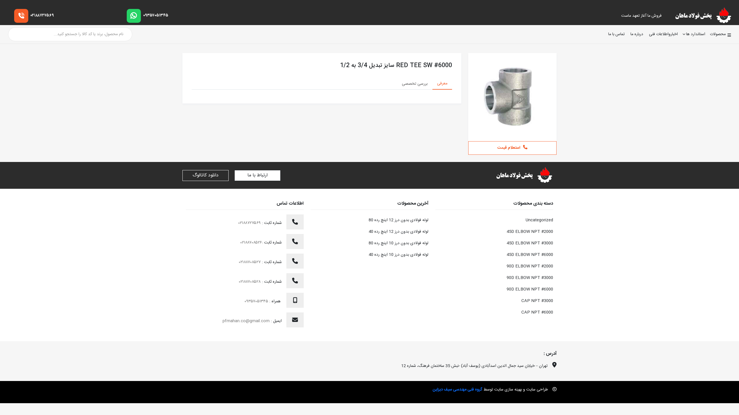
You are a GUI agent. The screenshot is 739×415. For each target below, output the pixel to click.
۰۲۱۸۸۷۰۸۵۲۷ (250, 262)
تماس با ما (616, 34)
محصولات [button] (718, 34)
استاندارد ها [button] (695, 34)
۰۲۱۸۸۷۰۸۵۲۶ (251, 242)
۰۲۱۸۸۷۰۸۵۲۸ (250, 281)
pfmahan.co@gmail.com (246, 321)
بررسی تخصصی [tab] (415, 83)
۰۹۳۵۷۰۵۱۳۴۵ (155, 15)
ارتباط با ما (257, 175)
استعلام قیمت (508, 147)
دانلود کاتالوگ (206, 175)
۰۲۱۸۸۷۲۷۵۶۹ (42, 15)
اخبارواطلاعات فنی (663, 34)
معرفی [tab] (442, 83)
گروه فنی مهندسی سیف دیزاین (457, 389)
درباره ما (636, 34)
